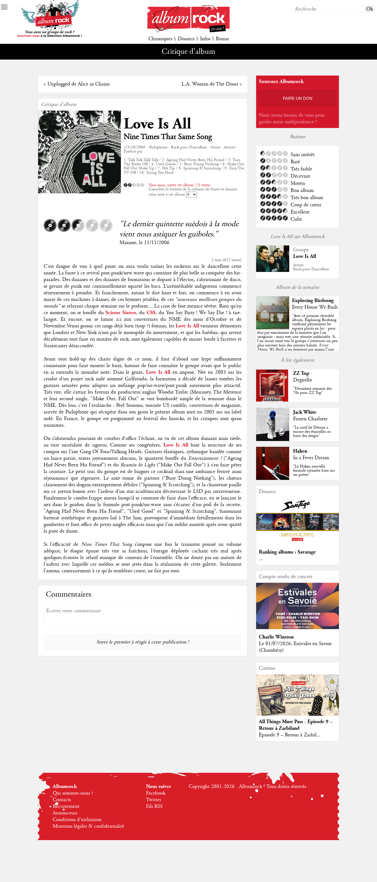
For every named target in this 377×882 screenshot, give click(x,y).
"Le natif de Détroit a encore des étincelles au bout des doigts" (312, 432)
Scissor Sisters (120, 312)
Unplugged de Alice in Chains (78, 84)
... (261, 558)
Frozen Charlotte (310, 419)
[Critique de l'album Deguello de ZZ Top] (272, 400)
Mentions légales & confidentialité (88, 826)
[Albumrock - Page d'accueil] (188, 31)
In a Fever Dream (311, 458)
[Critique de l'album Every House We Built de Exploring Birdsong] (272, 328)
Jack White (304, 412)
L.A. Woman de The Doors (210, 84)
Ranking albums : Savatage (287, 552)
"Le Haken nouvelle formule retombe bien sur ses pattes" (314, 470)
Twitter (153, 800)
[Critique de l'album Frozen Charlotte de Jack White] (272, 439)
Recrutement (66, 806)
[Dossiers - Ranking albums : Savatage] (297, 542)
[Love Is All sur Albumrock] (272, 270)
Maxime (128, 242)
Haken (300, 451)
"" (297, 339)
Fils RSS (154, 806)
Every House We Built (315, 307)
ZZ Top (301, 373)
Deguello (302, 380)
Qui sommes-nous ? (73, 793)
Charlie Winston (276, 637)
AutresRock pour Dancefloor (311, 267)
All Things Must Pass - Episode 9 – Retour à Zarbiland (296, 724)
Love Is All (157, 123)
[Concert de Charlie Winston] (297, 627)
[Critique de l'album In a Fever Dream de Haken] (272, 478)
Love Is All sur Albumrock (297, 236)
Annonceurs (65, 813)
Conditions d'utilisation (77, 819)
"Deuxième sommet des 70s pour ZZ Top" (312, 390)
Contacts (62, 800)
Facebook (155, 793)
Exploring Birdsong (313, 300)
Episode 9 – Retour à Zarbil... (290, 735)
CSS (151, 312)
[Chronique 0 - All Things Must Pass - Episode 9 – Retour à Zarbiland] (297, 699)
